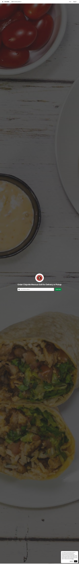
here (73, 558)
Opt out (71, 561)
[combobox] (37, 289)
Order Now (58, 289)
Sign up (74, 1)
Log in (70, 1)
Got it (76, 561)
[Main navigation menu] (2, 1)
